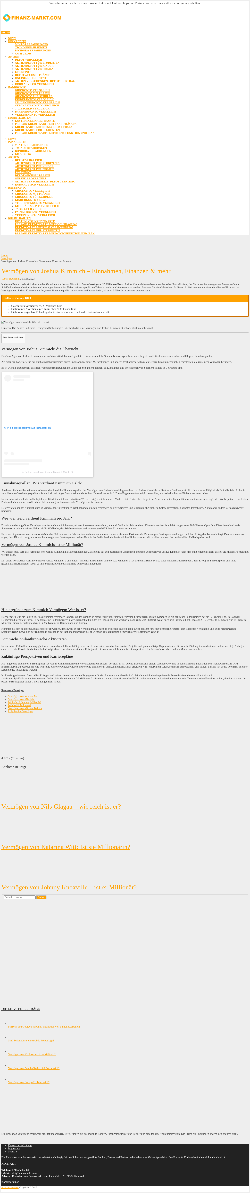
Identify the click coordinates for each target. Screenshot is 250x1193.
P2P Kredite (17, 41)
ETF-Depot (23, 71)
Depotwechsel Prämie (32, 74)
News (12, 38)
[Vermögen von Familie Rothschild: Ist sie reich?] (14, 1065)
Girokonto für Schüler (34, 96)
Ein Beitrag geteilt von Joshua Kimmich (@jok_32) (47, 472)
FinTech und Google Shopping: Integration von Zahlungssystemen (44, 1026)
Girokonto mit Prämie (32, 93)
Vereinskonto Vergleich (35, 114)
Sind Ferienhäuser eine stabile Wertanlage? (31, 1040)
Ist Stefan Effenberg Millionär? (24, 702)
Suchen (41, 897)
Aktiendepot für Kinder (34, 65)
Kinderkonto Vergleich (34, 99)
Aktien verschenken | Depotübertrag (45, 81)
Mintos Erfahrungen (31, 44)
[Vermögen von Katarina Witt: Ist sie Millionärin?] (125, 826)
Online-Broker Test (30, 78)
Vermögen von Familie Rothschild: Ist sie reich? (34, 1068)
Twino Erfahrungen (31, 47)
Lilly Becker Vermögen (20, 711)
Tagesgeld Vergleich (32, 108)
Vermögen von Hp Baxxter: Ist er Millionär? (32, 1054)
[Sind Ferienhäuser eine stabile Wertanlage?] (14, 1037)
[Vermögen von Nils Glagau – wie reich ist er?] (125, 786)
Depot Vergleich (28, 59)
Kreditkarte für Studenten (37, 129)
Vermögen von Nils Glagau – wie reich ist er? (61, 806)
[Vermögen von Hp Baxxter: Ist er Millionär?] (14, 1051)
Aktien (13, 56)
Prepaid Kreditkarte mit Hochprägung (46, 123)
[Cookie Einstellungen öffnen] (7, 1188)
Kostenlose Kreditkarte (35, 120)
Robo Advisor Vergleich (34, 84)
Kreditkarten (19, 117)
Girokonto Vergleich (32, 90)
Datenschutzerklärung (20, 1145)
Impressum (14, 1148)
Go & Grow (23, 53)
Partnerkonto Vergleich (35, 111)
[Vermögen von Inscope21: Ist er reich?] (14, 1079)
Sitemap (12, 1151)
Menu (5, 32)
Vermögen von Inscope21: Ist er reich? (28, 1082)
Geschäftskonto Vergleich (37, 105)
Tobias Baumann (10, 278)
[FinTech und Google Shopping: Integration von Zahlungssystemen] (14, 1023)
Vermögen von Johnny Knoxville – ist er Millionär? (69, 887)
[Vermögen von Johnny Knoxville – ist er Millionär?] (125, 867)
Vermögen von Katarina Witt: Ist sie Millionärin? (65, 846)
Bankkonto (17, 87)
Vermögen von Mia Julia (21, 699)
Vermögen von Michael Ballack (25, 708)
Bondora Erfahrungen (33, 50)
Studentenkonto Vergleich (37, 102)
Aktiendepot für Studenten (37, 62)
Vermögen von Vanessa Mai (23, 696)
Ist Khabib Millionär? (19, 705)
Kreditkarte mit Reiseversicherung (44, 126)
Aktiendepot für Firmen (34, 68)
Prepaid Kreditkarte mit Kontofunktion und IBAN (55, 133)
